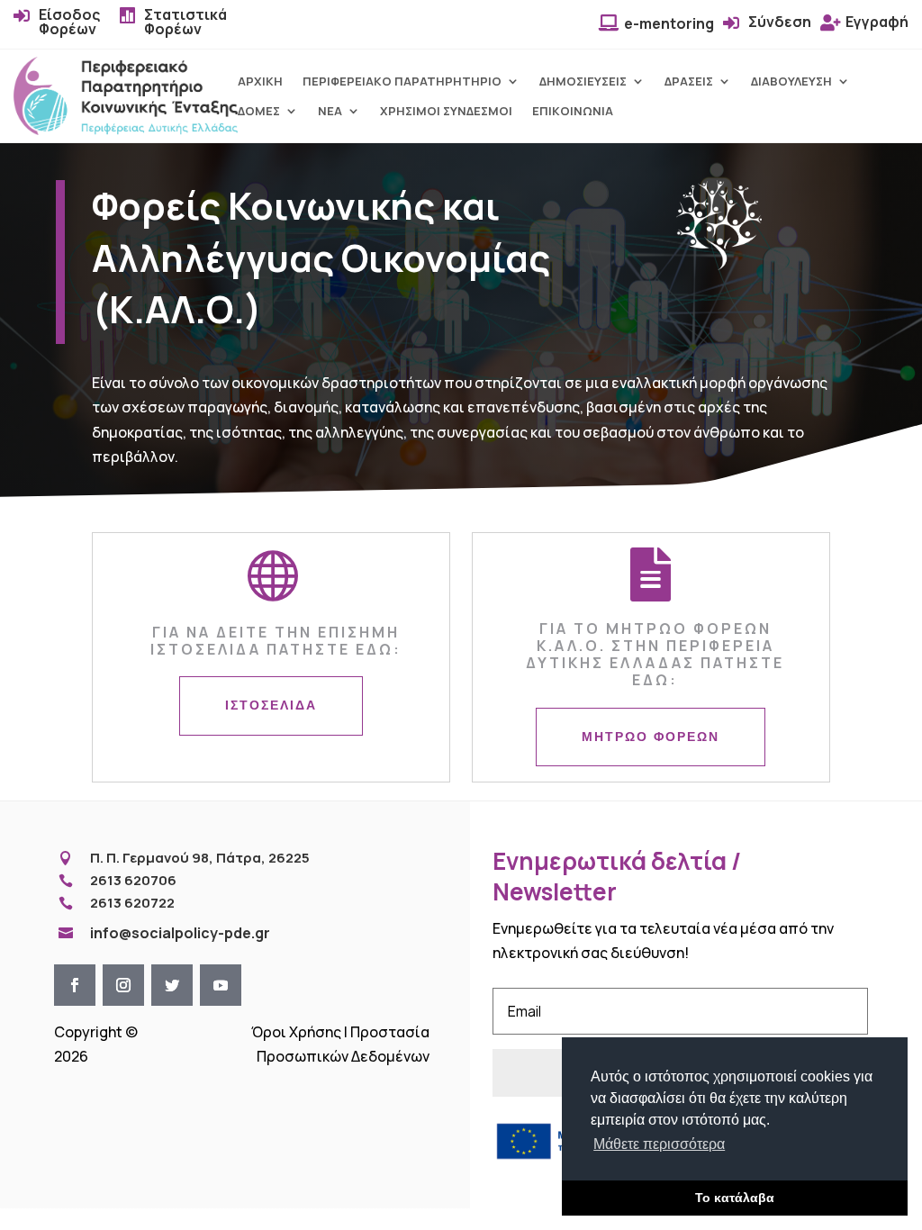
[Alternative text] (125, 130)
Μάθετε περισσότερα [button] (659, 1144)
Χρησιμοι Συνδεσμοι (446, 111)
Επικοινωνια (572, 111)
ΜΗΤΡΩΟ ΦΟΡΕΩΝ (650, 736)
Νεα (330, 111)
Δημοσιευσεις (583, 81)
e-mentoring (669, 23)
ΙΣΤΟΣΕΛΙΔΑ (271, 705)
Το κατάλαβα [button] (734, 1197)
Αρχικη (260, 81)
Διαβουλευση (791, 81)
